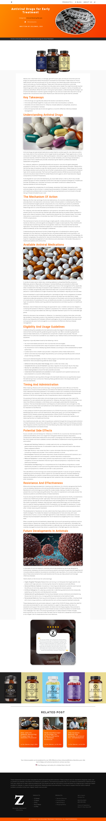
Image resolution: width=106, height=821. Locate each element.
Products (67, 2)
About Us (88, 2)
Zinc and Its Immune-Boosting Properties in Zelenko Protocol (29, 735)
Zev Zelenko (26, 744)
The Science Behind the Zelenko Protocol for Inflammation (76, 735)
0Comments (32, 22)
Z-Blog (78, 2)
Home (12, 39)
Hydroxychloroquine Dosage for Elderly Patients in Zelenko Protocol (52, 736)
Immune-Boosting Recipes (34, 18)
